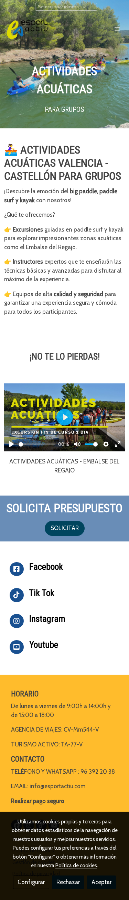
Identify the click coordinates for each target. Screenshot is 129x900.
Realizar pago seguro (37, 801)
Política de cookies (76, 865)
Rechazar (68, 882)
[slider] (37, 444)
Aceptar (101, 882)
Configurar (31, 882)
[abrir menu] (117, 29)
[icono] (17, 569)
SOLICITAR (65, 528)
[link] (27, 29)
